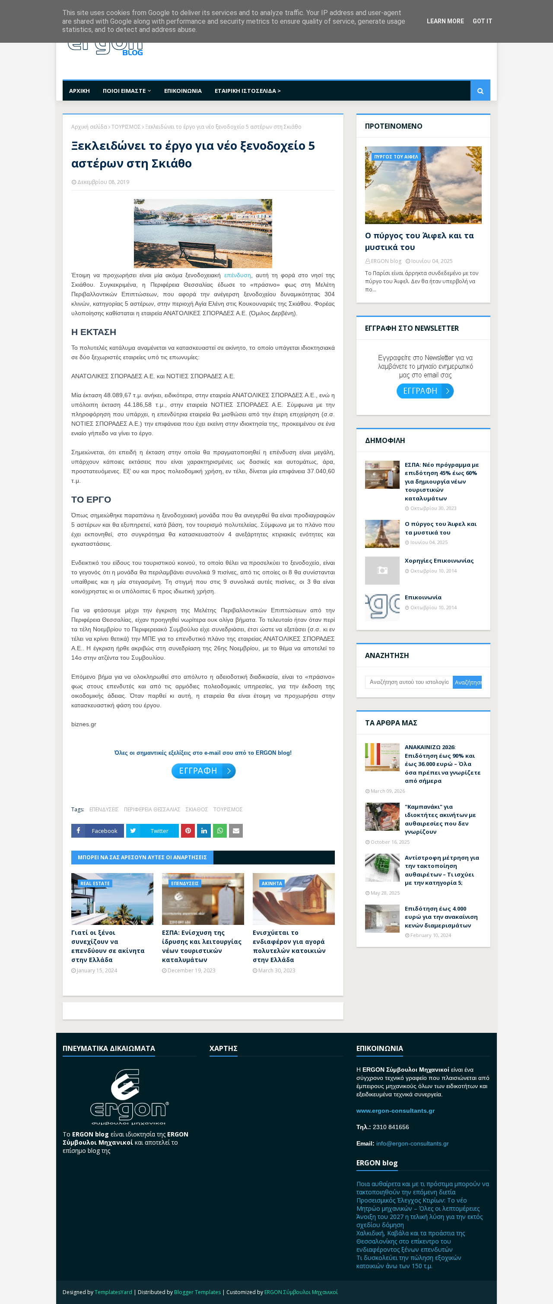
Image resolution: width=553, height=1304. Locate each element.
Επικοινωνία (423, 597)
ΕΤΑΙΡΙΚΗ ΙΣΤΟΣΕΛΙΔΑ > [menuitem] (248, 91)
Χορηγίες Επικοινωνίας (439, 560)
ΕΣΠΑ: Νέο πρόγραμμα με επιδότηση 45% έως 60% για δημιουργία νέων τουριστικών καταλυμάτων (442, 481)
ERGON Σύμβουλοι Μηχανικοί (301, 1292)
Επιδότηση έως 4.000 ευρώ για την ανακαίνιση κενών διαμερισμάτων (441, 917)
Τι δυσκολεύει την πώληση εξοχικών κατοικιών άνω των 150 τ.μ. (408, 1261)
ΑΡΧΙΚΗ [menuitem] (79, 91)
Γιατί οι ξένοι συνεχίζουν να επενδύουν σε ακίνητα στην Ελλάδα (108, 946)
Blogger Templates (197, 1292)
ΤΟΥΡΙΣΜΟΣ (126, 126)
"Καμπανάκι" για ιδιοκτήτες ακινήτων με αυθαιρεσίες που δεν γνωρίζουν (440, 819)
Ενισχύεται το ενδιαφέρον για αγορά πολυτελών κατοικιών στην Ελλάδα (289, 946)
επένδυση (237, 275)
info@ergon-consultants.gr (412, 1143)
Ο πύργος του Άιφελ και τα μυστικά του (419, 241)
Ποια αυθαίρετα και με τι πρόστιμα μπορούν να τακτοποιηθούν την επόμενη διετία (422, 1188)
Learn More (445, 21)
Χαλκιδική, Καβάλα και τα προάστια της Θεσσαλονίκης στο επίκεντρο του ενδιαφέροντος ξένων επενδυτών (410, 1241)
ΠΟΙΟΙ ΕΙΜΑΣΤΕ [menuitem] (124, 91)
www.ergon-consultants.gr (395, 1110)
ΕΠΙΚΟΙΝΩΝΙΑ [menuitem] (183, 91)
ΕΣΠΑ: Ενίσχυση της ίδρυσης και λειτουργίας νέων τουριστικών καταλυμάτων (202, 946)
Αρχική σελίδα (89, 126)
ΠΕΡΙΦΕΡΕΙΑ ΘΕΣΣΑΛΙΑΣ (152, 809)
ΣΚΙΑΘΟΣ (197, 809)
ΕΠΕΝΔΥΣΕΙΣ (104, 809)
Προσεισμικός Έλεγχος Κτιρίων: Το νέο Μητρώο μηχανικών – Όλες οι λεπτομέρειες (418, 1204)
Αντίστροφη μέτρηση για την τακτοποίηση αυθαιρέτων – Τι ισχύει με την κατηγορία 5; (442, 870)
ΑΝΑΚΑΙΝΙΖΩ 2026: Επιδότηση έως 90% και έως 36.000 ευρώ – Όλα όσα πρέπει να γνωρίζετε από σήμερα (443, 764)
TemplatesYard (113, 1292)
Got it (483, 21)
